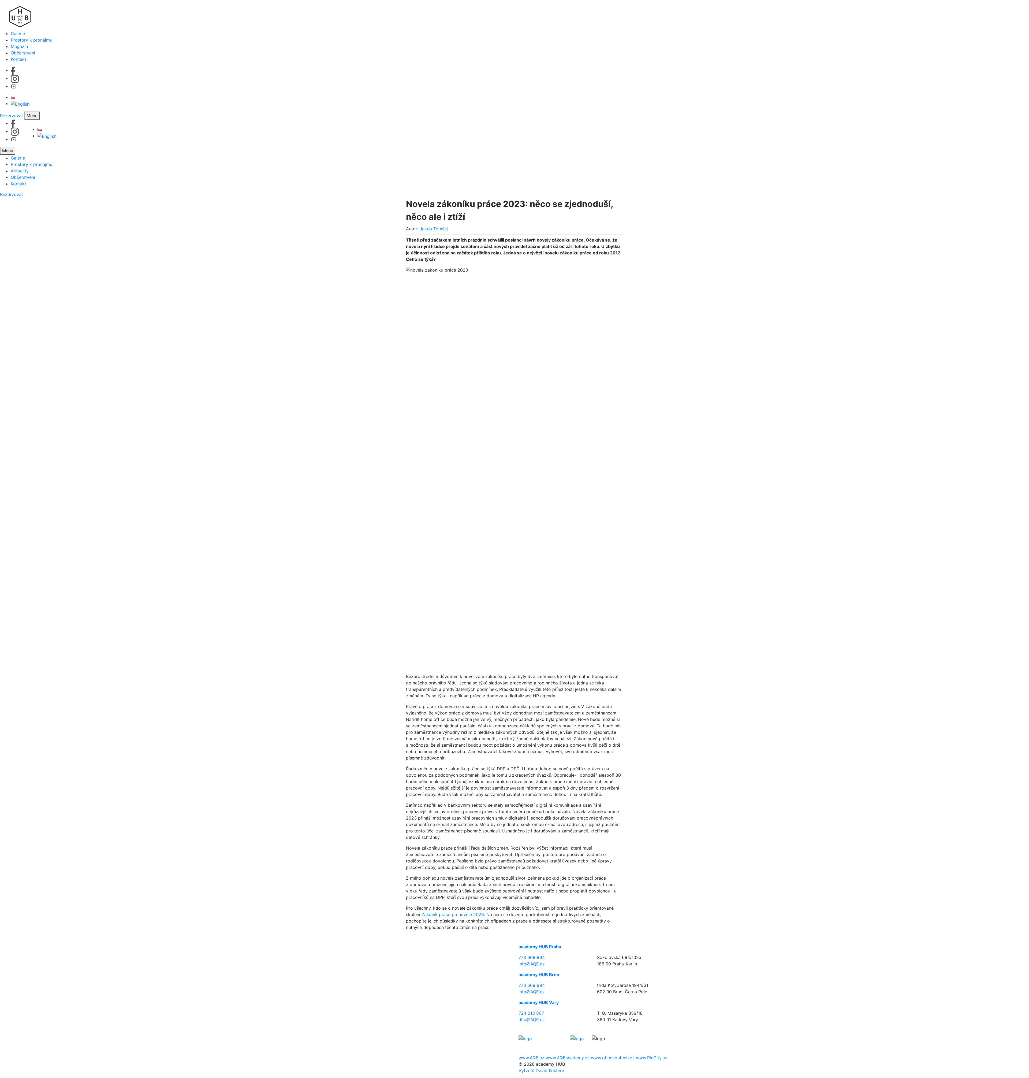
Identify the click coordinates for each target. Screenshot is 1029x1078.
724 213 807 (531, 1013)
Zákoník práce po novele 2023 (453, 914)
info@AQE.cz (532, 963)
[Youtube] (14, 86)
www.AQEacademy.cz (568, 1057)
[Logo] (514, 15)
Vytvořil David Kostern (541, 1070)
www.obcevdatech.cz (613, 1057)
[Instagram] (15, 78)
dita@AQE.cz (532, 1019)
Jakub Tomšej (434, 228)
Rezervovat (11, 115)
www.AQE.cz (531, 1057)
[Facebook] (13, 70)
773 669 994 (532, 957)
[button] (32, 116)
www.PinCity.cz (651, 1057)
